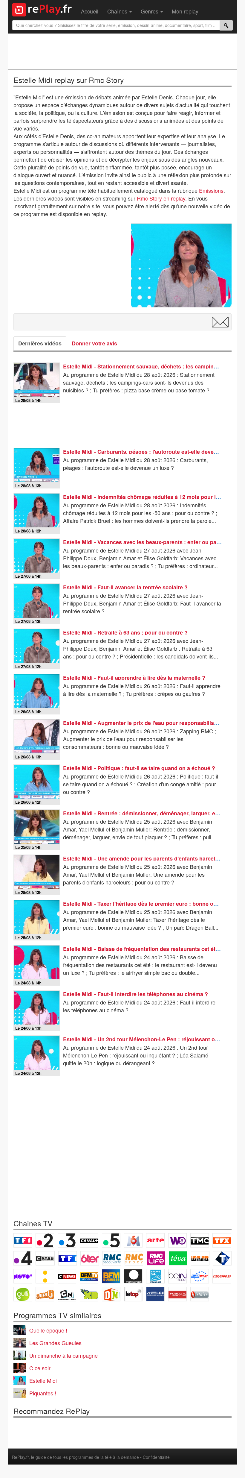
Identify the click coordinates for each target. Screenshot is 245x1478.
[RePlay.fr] (44, 9)
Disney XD (89, 1294)
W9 (177, 1240)
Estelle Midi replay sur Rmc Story (68, 80)
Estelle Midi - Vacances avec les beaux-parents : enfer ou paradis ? (148, 542)
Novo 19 (22, 1276)
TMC (199, 1240)
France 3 (67, 1240)
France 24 (155, 1276)
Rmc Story (134, 1258)
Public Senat (177, 1294)
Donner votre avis (94, 343)
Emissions (211, 190)
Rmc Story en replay (161, 198)
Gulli (22, 1294)
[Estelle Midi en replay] (181, 265)
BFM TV (89, 1276)
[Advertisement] (122, 51)
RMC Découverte (111, 1258)
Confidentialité (156, 1457)
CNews (67, 1276)
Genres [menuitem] (150, 11)
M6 (133, 1240)
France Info (45, 1276)
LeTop (133, 1294)
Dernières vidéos (40, 343)
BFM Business (111, 1276)
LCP (155, 1294)
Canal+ (89, 1240)
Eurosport (199, 1276)
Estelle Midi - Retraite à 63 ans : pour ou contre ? (125, 632)
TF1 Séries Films (67, 1258)
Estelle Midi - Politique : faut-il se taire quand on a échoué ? (139, 768)
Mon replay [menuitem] (185, 11)
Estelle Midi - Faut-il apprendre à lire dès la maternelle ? (134, 678)
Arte (155, 1240)
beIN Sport (177, 1276)
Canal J (45, 1294)
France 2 (45, 1240)
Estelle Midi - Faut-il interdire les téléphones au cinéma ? (135, 994)
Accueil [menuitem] (89, 11)
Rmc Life (156, 1258)
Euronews (133, 1276)
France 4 (22, 1258)
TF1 (22, 1240)
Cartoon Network (67, 1294)
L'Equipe (221, 1276)
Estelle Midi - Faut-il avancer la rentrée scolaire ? (125, 587)
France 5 (111, 1240)
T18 (222, 1258)
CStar (45, 1258)
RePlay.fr (20, 1457)
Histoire (199, 1294)
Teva (178, 1258)
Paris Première (200, 1258)
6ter (89, 1258)
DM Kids (111, 1294)
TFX (221, 1240)
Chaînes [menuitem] (118, 11)
